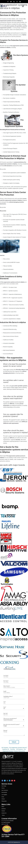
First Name (6, 680)
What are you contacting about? (10, 718)
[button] (23, 6)
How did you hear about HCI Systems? (12, 724)
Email (5, 691)
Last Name (6, 675)
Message (5, 730)
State (5, 707)
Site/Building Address (8, 696)
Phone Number (7, 686)
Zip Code (6, 713)
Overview (12, 749)
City (5, 701)
